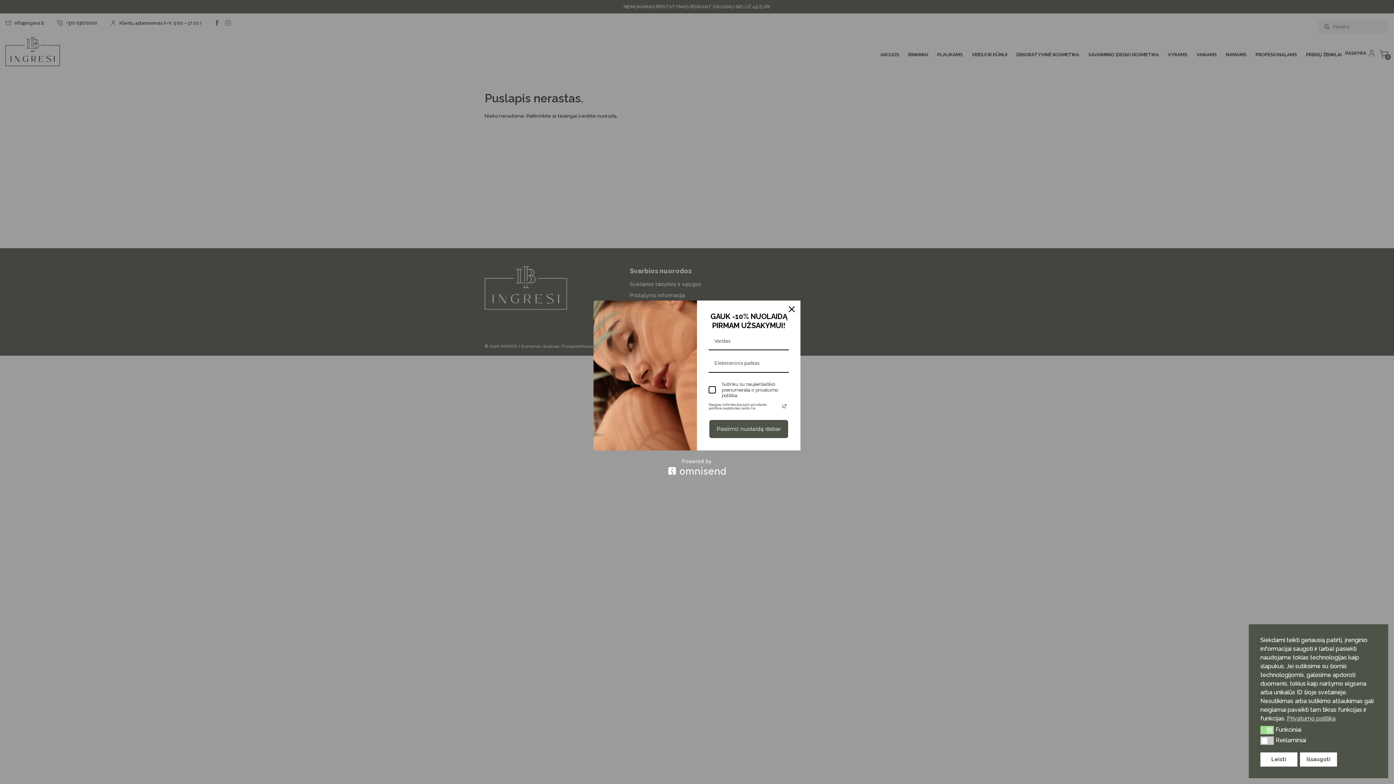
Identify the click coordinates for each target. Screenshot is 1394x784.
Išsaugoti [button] (1318, 759)
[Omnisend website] (697, 466)
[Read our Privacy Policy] (784, 406)
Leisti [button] (1278, 759)
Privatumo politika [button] (1311, 718)
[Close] (791, 309)
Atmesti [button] (1358, 759)
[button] (1267, 730)
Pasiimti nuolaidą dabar (749, 428)
